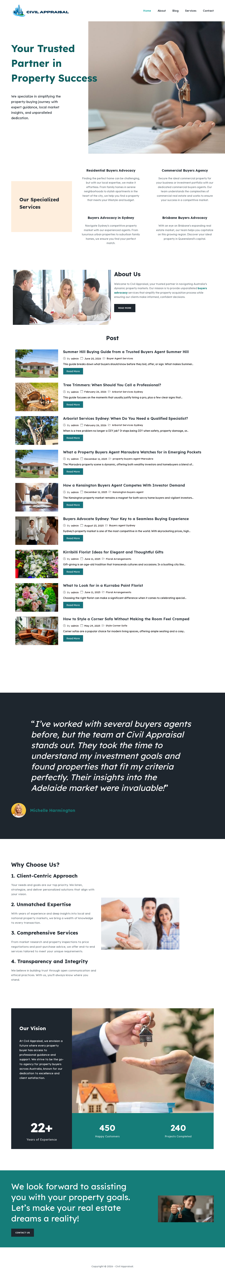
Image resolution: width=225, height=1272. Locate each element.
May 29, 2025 (92, 626)
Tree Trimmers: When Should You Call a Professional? (112, 385)
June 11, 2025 (92, 559)
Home (147, 10)
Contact (208, 10)
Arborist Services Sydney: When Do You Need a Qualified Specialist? (125, 418)
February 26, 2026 (95, 392)
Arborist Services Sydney (127, 391)
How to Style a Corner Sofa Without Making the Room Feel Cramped (126, 619)
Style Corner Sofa (116, 625)
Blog (175, 10)
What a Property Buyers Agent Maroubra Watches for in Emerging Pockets (132, 452)
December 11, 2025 (95, 459)
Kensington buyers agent (128, 492)
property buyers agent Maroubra (133, 458)
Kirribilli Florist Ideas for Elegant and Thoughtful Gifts (113, 552)
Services (190, 10)
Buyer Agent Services (120, 358)
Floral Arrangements (118, 558)
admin (75, 358)
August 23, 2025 (94, 525)
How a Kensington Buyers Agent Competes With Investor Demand (124, 485)
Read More (73, 371)
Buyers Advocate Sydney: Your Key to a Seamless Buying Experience (126, 518)
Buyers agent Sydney (122, 525)
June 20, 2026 (92, 358)
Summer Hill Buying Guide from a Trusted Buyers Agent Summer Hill (126, 351)
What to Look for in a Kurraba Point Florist (103, 585)
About (162, 10)
